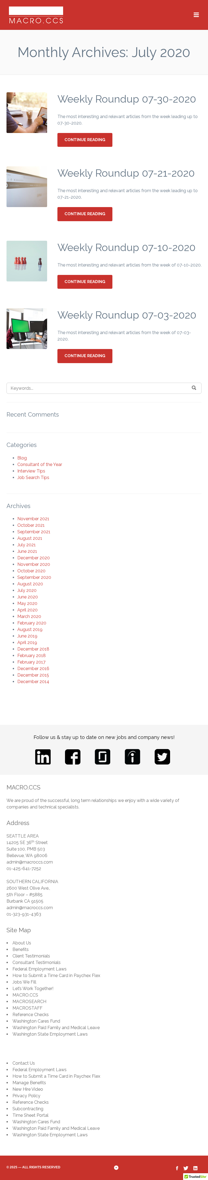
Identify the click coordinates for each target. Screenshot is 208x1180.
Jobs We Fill (24, 982)
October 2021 (31, 525)
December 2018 (33, 649)
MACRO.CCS (25, 995)
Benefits (20, 949)
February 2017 (31, 662)
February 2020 (31, 623)
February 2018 (31, 655)
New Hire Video (27, 1089)
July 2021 (26, 544)
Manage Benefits (29, 1082)
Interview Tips (31, 471)
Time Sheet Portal (30, 1115)
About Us (21, 943)
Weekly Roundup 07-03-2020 (126, 315)
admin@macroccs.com (29, 862)
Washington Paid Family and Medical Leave (56, 1027)
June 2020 (27, 596)
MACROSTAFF (27, 1008)
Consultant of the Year (39, 464)
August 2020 (30, 583)
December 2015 (33, 675)
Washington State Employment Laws (50, 1034)
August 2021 (29, 538)
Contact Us (23, 1063)
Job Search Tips (33, 477)
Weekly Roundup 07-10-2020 (126, 247)
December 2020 (33, 557)
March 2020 (29, 616)
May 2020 (27, 603)
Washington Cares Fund (36, 1021)
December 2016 (33, 668)
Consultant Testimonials (36, 962)
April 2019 (27, 642)
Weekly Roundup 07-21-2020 (126, 173)
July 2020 (27, 590)
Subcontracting (27, 1108)
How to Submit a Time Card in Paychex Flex (56, 975)
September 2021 (33, 531)
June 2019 (27, 636)
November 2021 (33, 518)
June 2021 (27, 551)
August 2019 (30, 629)
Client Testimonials (31, 956)
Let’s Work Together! (32, 988)
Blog (22, 458)
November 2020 (33, 564)
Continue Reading (84, 139)
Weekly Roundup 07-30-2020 (126, 99)
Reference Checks (30, 1014)
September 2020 (34, 577)
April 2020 (27, 610)
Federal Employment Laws (39, 969)
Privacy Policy (26, 1095)
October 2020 (31, 570)
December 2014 (33, 681)
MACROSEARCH (29, 1001)
